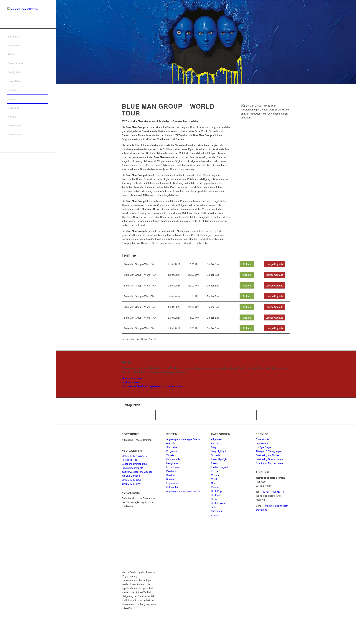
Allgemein (216, 439)
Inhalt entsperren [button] (131, 382)
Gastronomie (173, 459)
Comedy (215, 455)
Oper (213, 483)
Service (170, 475)
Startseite (171, 447)
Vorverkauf (216, 511)
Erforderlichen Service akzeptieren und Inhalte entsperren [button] (152, 386)
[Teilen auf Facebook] (139, 415)
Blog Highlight (218, 451)
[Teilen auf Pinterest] (239, 415)
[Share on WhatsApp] (206, 415)
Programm (171, 451)
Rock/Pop (216, 491)
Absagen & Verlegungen (268, 451)
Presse (215, 487)
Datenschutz (173, 487)
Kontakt (170, 479)
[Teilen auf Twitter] (172, 415)
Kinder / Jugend (219, 467)
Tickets (170, 455)
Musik (214, 479)
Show (214, 499)
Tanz (213, 507)
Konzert (215, 471)
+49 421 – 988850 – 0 (272, 491)
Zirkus (214, 515)
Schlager (215, 495)
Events (215, 463)
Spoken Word (218, 503)
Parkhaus (171, 471)
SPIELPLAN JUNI (131, 483)
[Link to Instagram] (42, 147)
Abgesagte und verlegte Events (183, 491)
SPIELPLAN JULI (131, 479)
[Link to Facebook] (14, 147)
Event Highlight (219, 459)
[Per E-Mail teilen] (273, 415)
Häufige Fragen (264, 447)
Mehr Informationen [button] (132, 378)
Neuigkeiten (172, 463)
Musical (215, 475)
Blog (213, 447)
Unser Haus (172, 467)
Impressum (172, 483)
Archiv (214, 443)
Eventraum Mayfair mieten (270, 463)
